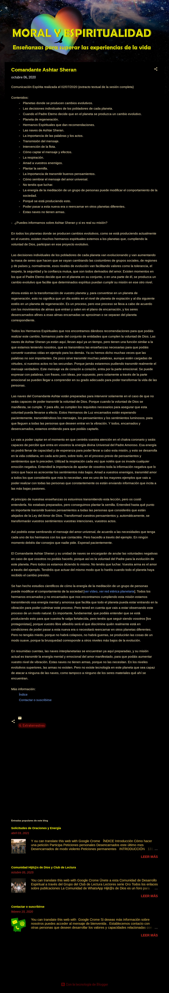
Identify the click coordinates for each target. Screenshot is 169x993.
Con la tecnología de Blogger (86, 984)
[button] (156, 69)
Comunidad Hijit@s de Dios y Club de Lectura (43, 867)
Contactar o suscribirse (27, 906)
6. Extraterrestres (32, 725)
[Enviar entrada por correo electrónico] (20, 719)
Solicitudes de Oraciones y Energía (36, 828)
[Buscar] (162, 9)
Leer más (149, 856)
